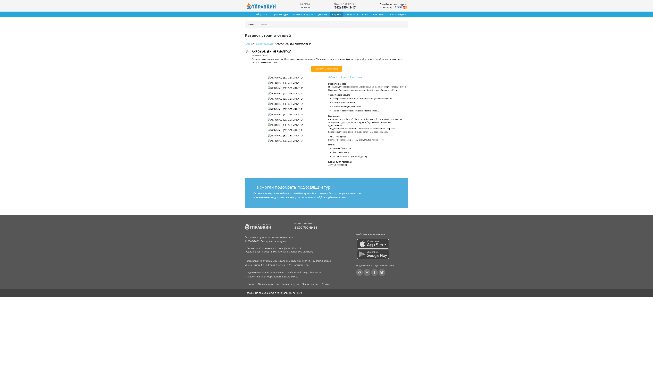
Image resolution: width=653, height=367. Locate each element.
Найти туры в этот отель (326, 68)
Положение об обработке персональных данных (273, 292)
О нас (365, 14)
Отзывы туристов (268, 284)
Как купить (351, 14)
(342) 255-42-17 (345, 7)
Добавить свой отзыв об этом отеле (345, 77)
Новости (250, 284)
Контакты (378, 14)
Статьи (326, 284)
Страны (336, 14)
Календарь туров (303, 14)
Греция (258, 44)
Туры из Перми (397, 14)
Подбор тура (260, 14)
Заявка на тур (310, 284)
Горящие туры (280, 14)
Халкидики (269, 44)
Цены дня (322, 14)
